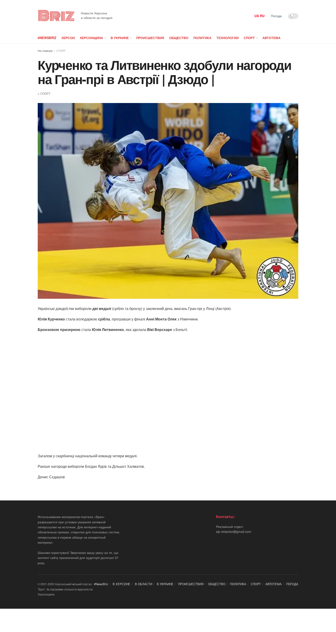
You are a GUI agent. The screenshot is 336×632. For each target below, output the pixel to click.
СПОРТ (249, 37)
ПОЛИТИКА (202, 37)
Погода (276, 15)
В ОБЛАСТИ (143, 584)
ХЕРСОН (68, 37)
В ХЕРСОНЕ (121, 584)
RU (262, 15)
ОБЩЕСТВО (178, 37)
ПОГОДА (292, 584)
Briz (56, 16)
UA (256, 15)
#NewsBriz (47, 37)
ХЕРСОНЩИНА (91, 37)
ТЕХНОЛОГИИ (227, 37)
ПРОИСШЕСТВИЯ (150, 37)
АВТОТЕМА (271, 37)
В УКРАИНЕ (120, 37)
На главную (45, 51)
